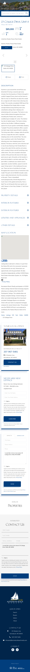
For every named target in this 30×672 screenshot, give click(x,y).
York (16, 315)
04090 (26, 315)
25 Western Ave (16, 632)
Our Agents (6, 366)
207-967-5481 (11, 351)
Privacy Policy (6, 282)
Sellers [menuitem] (15, 618)
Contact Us (12, 362)
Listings (8, 315)
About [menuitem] (15, 621)
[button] (26, 13)
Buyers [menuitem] (15, 615)
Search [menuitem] (15, 612)
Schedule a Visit (20, 435)
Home (3, 315)
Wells (21, 315)
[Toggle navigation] (27, 3)
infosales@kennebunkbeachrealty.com (16, 640)
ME (13, 315)
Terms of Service (11, 491)
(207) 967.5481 (20, 3)
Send (12, 484)
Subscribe (12, 419)
